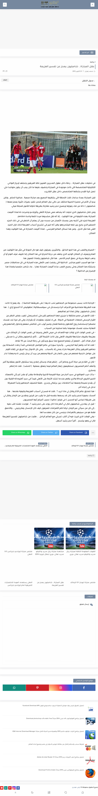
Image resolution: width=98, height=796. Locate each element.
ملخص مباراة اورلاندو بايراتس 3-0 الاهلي (67, 286)
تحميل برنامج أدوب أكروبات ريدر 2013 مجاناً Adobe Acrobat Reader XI (60, 757)
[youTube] (83, 694)
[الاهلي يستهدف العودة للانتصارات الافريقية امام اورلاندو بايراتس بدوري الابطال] (17, 569)
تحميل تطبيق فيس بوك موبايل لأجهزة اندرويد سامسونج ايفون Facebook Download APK (53, 706)
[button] (75, 432)
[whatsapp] (14, 688)
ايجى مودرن (76, 787)
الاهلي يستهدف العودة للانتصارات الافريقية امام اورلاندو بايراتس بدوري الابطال (18, 584)
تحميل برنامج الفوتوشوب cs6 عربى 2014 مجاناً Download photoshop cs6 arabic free (55, 719)
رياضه (92, 62)
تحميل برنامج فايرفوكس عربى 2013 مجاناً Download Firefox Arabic (61, 770)
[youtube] (1, 788)
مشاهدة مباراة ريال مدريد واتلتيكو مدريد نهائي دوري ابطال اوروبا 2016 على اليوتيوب (49, 553)
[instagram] (60, 688)
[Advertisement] (49, 29)
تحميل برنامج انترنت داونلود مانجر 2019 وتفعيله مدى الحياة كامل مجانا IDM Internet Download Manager (48, 731)
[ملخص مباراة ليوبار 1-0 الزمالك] (80, 569)
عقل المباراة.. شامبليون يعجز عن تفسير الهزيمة (50, 584)
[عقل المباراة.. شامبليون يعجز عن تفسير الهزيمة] (49, 569)
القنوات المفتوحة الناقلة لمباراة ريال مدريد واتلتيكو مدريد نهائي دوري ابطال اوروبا (80, 553)
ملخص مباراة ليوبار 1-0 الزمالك (22, 285)
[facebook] (83, 688)
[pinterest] (37, 688)
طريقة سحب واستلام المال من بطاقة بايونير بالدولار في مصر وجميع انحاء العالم (56, 744)
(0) (4, 71)
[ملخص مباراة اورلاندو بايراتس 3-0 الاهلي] (17, 538)
